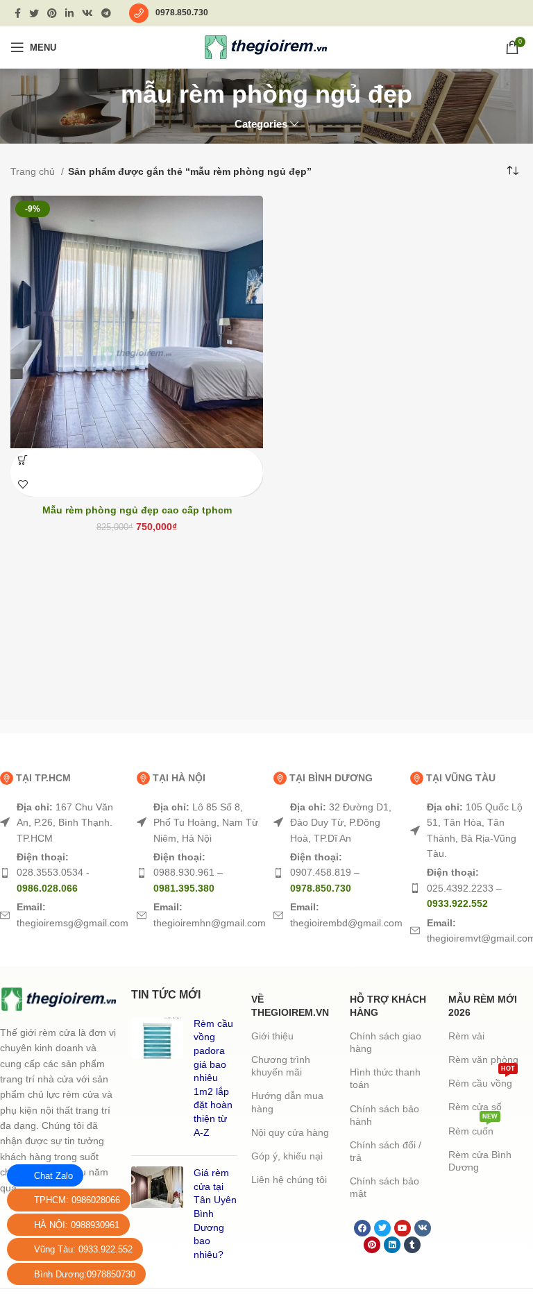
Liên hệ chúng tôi (289, 1179)
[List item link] (61, 822)
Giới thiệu (272, 1035)
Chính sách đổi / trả (385, 1151)
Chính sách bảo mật (384, 1187)
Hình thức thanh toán (385, 1078)
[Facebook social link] (17, 13)
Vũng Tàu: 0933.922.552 (83, 1249)
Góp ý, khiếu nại (287, 1156)
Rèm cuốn (473, 1128)
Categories (261, 124)
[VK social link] (87, 13)
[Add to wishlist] (22, 485)
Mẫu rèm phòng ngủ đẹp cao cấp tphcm (137, 510)
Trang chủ (34, 171)
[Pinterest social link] (52, 13)
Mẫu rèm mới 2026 (482, 1005)
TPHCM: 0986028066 (77, 1200)
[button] (22, 460)
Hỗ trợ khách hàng (388, 1005)
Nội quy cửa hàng (290, 1132)
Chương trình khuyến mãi (280, 1066)
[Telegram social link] (106, 13)
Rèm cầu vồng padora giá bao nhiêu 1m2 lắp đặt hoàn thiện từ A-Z (213, 1078)
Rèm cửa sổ (475, 1106)
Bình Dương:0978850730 (84, 1274)
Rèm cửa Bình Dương (479, 1161)
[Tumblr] (412, 1244)
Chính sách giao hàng (385, 1042)
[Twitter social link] (34, 13)
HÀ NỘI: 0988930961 (76, 1225)
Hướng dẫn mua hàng (287, 1102)
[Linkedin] (392, 1244)
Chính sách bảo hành (384, 1115)
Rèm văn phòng (483, 1059)
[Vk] (422, 1228)
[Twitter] (382, 1228)
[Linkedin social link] (69, 13)
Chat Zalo (53, 1176)
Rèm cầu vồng (481, 1080)
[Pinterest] (372, 1244)
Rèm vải (466, 1035)
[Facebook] (362, 1228)
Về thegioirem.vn (290, 1005)
